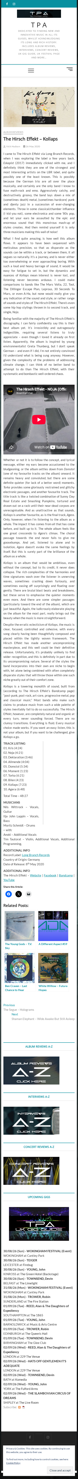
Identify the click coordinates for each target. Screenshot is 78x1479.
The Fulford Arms (26, 1388)
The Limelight (29, 1283)
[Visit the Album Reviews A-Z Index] (31, 1059)
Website (35, 875)
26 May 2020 (32, 146)
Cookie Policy (13, 1462)
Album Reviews (13, 131)
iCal (23, 1407)
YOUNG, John (36, 1269)
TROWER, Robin (39, 1297)
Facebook (50, 875)
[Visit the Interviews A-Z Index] (31, 1109)
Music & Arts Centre (43, 1324)
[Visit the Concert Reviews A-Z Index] (31, 1159)
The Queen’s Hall (36, 1333)
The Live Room (29, 1402)
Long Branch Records (36, 855)
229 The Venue (30, 1356)
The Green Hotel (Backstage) (39, 1274)
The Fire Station (37, 1301)
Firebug (28, 1265)
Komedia (21, 1379)
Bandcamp (66, 875)
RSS (19, 1407)
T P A (39, 25)
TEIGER (32, 1260)
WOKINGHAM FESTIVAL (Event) (49, 1251)
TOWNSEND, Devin (40, 1278)
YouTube (9, 880)
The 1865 (36, 1315)
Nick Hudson (13, 146)
